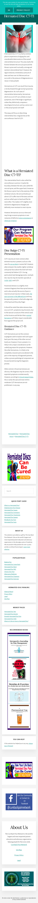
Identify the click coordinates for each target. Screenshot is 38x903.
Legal (6, 596)
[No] (36, 7)
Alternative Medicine (10, 574)
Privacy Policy (8, 594)
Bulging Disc (8, 562)
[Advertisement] (19, 141)
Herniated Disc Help (10, 619)
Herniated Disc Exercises (11, 579)
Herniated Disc (13, 434)
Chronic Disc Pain (9, 571)
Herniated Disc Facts (10, 522)
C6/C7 (10, 280)
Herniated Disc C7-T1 (21, 436)
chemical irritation (10, 221)
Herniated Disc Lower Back (12, 564)
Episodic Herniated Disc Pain (12, 616)
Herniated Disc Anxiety (11, 614)
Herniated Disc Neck (10, 567)
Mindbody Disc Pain (10, 520)
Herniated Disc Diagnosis (11, 576)
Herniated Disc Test (10, 611)
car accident (14, 264)
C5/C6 (6, 280)
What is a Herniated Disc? (12, 505)
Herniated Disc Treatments (12, 515)
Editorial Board (8, 591)
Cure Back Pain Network (19, 845)
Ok (9, 10)
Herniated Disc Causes (10, 510)
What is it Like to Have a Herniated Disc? (16, 621)
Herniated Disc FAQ (10, 569)
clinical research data (26, 377)
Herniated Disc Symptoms (12, 512)
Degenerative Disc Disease (12, 508)
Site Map (7, 599)
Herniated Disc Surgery (11, 517)
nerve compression (25, 218)
